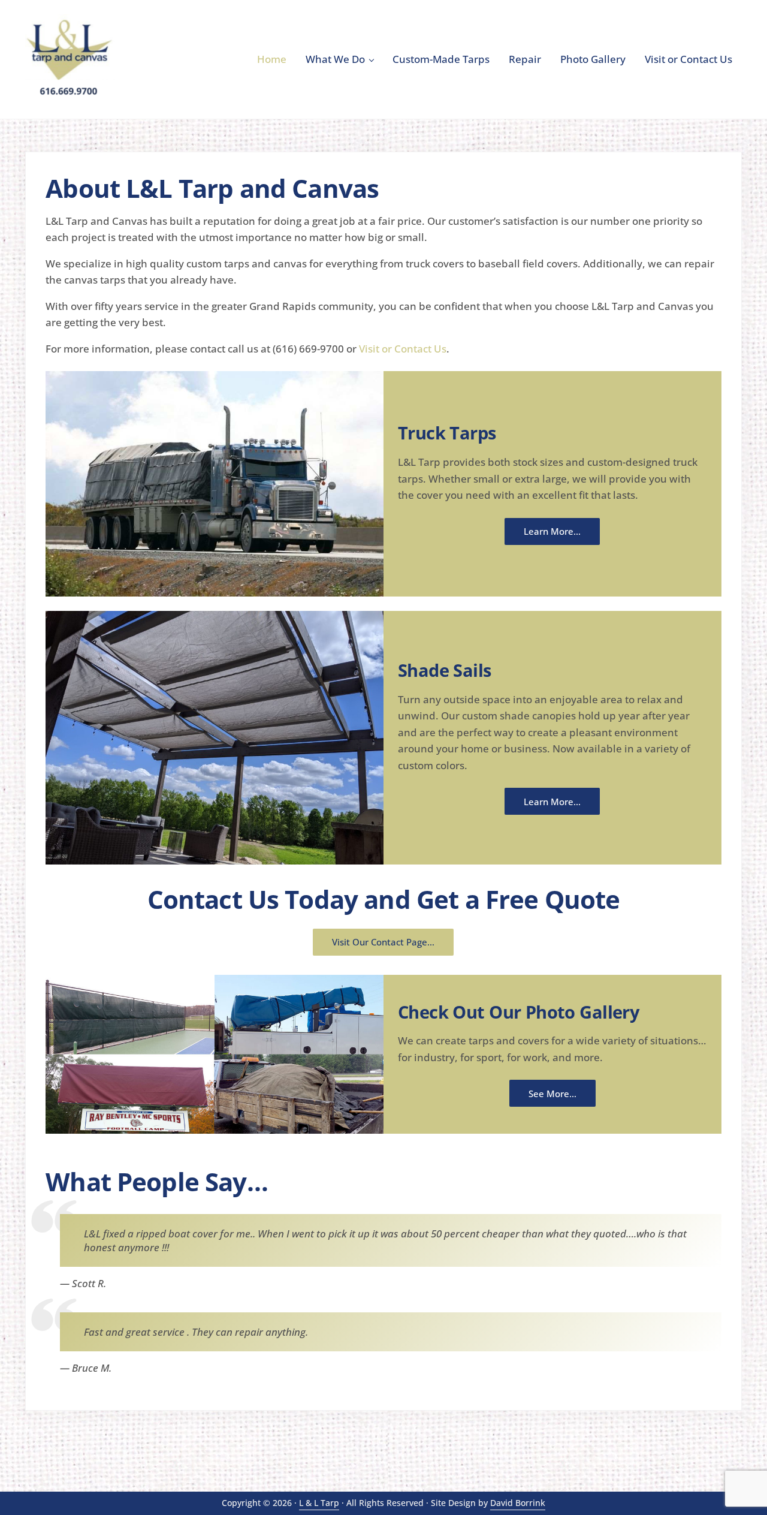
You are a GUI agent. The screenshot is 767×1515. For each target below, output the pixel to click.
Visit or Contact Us (402, 349)
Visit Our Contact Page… (383, 942)
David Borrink (517, 1502)
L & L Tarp (319, 1502)
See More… (552, 1094)
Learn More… (552, 531)
